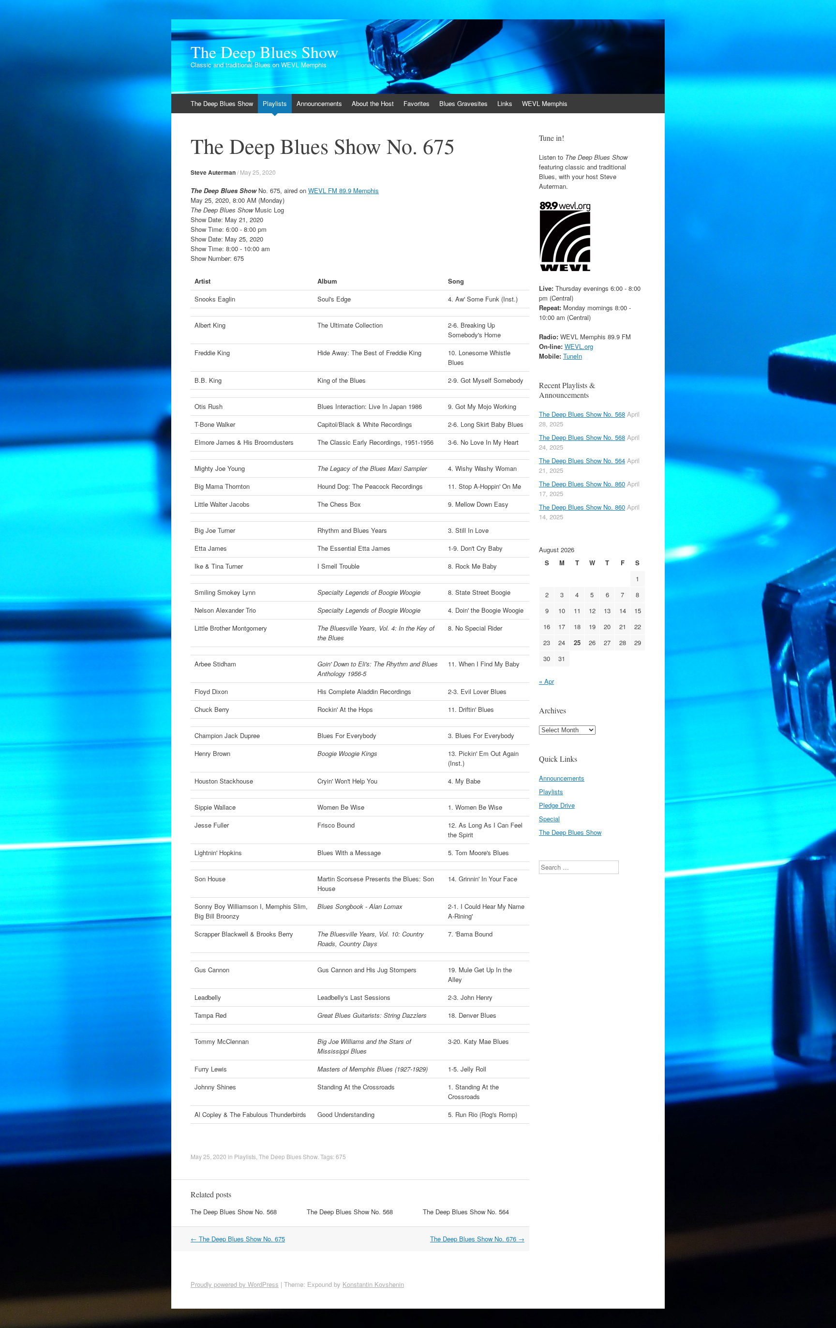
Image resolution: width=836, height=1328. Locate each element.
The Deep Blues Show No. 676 (477, 1238)
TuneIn (572, 356)
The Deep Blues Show (265, 52)
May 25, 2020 (258, 172)
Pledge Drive (557, 805)
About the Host (373, 103)
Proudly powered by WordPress (235, 1284)
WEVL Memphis (544, 103)
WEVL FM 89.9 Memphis (343, 190)
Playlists (275, 103)
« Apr (546, 681)
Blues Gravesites (463, 103)
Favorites (416, 103)
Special (549, 818)
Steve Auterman (213, 172)
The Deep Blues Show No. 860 (582, 483)
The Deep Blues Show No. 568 (234, 1211)
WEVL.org (579, 346)
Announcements (319, 103)
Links (504, 103)
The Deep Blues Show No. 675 (238, 1238)
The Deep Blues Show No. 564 (466, 1211)
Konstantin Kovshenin (373, 1284)
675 (341, 1156)
